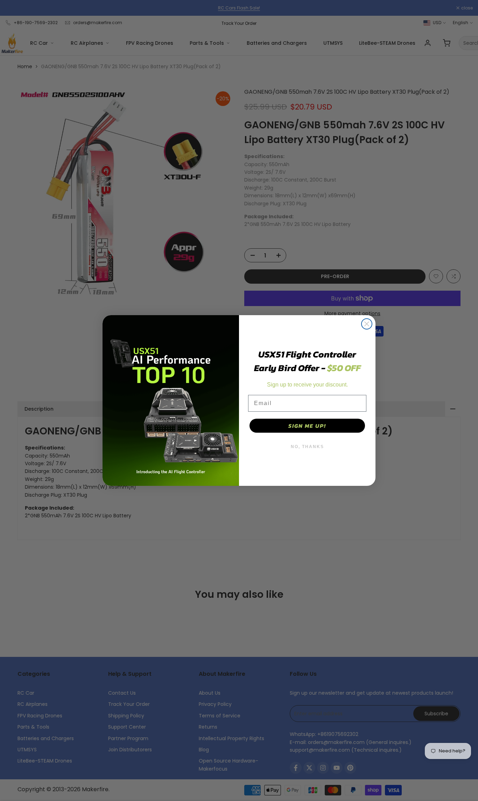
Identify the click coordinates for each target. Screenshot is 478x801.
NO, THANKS (307, 446)
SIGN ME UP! (307, 425)
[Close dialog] (366, 324)
